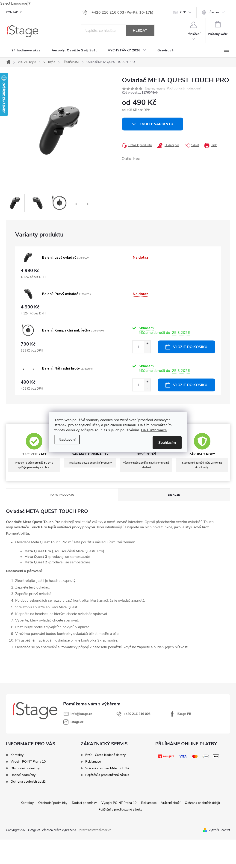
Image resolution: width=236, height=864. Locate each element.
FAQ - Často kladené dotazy (105, 755)
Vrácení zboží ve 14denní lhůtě (107, 768)
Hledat (140, 30)
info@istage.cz (81, 714)
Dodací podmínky (23, 775)
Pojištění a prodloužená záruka (107, 775)
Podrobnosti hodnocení (184, 89)
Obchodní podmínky (25, 768)
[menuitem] (26, 50)
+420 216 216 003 (137, 714)
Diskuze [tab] (174, 495)
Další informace (154, 430)
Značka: (131, 159)
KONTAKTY (14, 12)
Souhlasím (167, 442)
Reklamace (93, 761)
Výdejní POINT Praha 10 (28, 761)
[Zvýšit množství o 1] (147, 344)
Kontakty (17, 755)
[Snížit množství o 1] (147, 350)
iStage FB (184, 714)
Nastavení (67, 439)
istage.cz (77, 722)
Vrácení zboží (170, 803)
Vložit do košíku (190, 346)
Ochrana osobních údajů (28, 782)
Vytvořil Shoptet (219, 830)
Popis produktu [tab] (62, 495)
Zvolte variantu (156, 124)
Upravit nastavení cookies (94, 830)
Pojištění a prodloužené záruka (120, 809)
